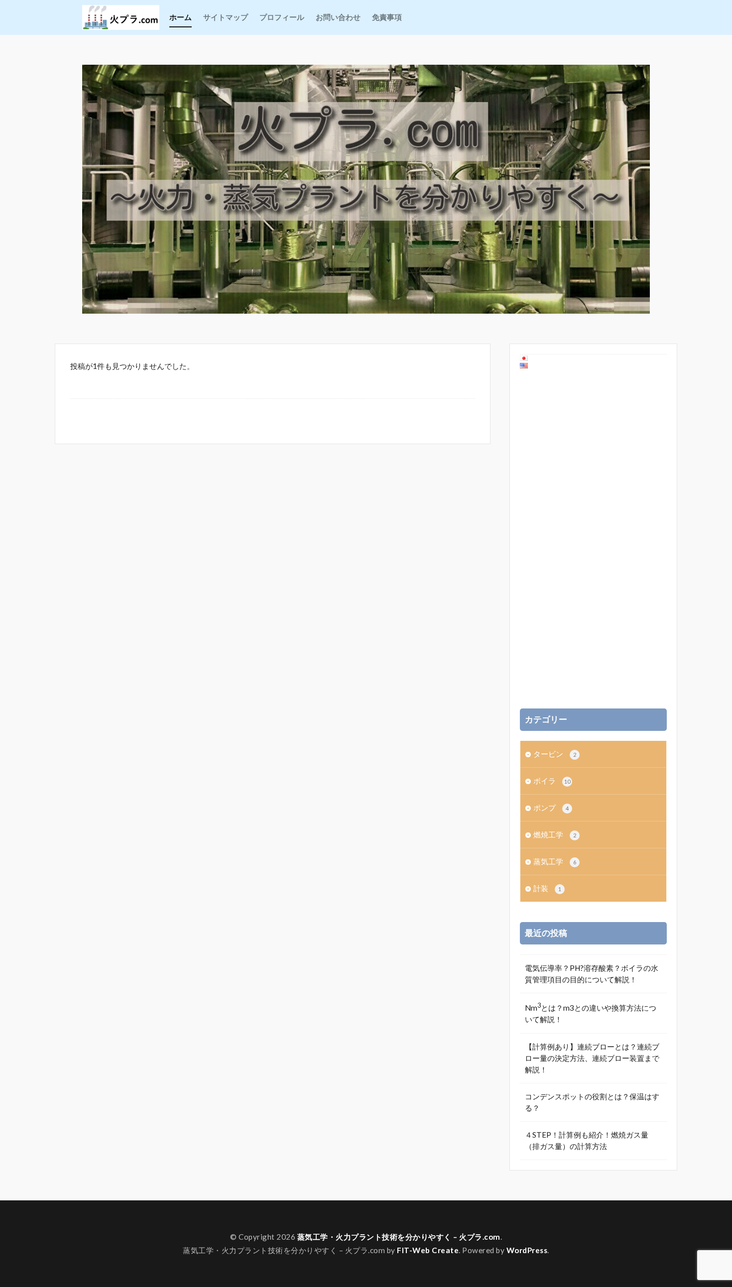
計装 (547, 888)
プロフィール (281, 16)
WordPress (527, 1250)
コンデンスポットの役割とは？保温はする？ (592, 1102)
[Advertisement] (594, 539)
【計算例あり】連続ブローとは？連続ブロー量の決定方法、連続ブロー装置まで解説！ (592, 1058)
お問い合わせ (338, 16)
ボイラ (551, 780)
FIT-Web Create (428, 1250)
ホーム (180, 16)
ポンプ (551, 807)
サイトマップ (225, 16)
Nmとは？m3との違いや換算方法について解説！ (590, 1012)
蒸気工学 (554, 861)
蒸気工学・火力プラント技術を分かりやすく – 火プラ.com (398, 1236)
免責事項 (387, 16)
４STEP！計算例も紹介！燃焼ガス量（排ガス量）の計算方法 (586, 1140)
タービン (554, 753)
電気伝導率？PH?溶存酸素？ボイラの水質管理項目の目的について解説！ (591, 973)
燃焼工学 (554, 834)
